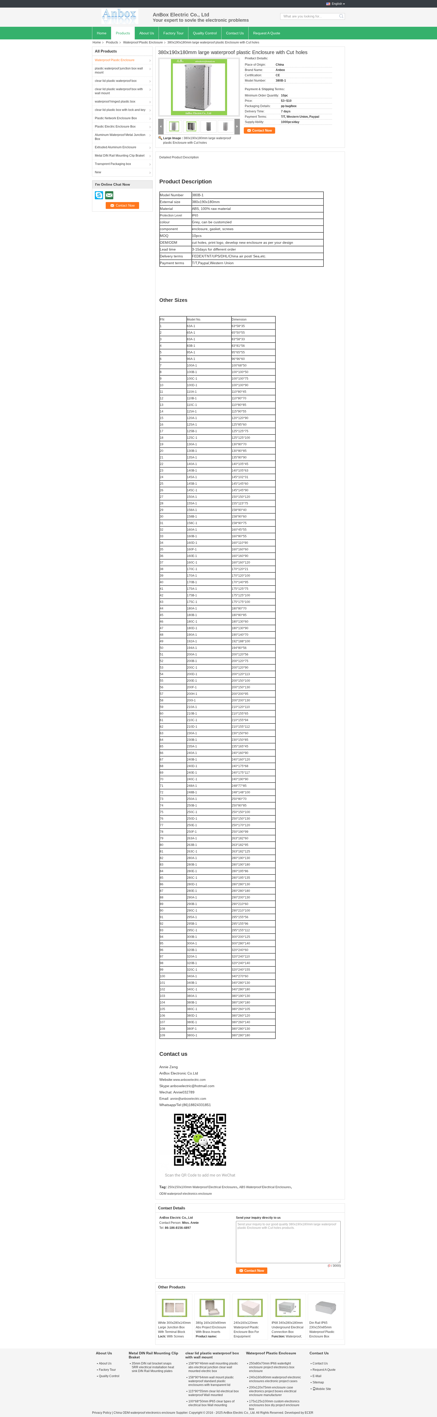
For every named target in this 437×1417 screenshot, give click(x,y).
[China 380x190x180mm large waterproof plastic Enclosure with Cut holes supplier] (199, 87)
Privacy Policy (101, 1412)
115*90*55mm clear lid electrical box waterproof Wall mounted (213, 1393)
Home (101, 33)
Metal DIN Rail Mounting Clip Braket (119, 155)
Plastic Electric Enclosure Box (115, 126)
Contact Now (262, 130)
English (337, 4)
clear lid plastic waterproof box (116, 81)
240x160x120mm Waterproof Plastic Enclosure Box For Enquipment (246, 1329)
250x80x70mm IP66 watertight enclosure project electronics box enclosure (271, 1367)
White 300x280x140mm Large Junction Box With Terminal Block (174, 1327)
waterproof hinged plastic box (115, 101)
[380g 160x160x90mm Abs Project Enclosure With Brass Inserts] (212, 1308)
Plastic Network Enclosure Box (116, 118)
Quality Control (205, 33)
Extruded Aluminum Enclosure (115, 147)
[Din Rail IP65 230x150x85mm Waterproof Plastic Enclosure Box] (325, 1308)
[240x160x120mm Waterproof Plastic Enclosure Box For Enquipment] (250, 1308)
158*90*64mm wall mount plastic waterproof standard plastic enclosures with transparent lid (211, 1381)
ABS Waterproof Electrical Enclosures (265, 1187)
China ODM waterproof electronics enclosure (144, 1412)
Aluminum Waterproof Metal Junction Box (120, 137)
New (98, 172)
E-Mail (317, 1376)
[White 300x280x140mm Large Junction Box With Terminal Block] (174, 1308)
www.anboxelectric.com (189, 1080)
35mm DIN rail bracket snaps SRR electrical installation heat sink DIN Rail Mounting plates (153, 1367)
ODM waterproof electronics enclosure (185, 1193)
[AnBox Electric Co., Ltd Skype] (162, 1234)
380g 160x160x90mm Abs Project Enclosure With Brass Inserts (211, 1327)
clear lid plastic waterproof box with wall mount (119, 91)
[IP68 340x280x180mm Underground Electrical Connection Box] (288, 1308)
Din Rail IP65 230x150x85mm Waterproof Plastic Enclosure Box (321, 1329)
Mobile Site (323, 1389)
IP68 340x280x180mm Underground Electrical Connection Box (287, 1327)
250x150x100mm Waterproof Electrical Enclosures (202, 1187)
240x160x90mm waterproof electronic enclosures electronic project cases (275, 1379)
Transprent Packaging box (113, 164)
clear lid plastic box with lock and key (120, 110)
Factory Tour (173, 33)
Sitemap (318, 1382)
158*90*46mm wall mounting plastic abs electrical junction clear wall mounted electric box (213, 1367)
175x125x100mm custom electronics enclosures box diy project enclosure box (274, 1405)
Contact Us (235, 33)
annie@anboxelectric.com (188, 1099)
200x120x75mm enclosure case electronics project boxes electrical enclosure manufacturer (272, 1391)
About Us (146, 33)
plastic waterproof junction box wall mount (119, 70)
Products (123, 33)
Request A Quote (266, 33)
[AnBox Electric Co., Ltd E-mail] (169, 1234)
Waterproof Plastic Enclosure (143, 42)
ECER (309, 1412)
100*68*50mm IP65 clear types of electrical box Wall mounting (211, 1403)
